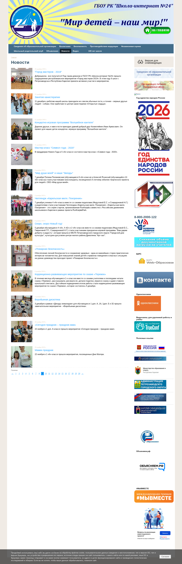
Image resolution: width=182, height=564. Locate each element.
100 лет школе (95, 51)
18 (72, 374)
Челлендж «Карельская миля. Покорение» (58, 198)
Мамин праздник (44, 350)
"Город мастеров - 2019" (48, 71)
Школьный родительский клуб (28, 51)
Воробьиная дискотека (47, 299)
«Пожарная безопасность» (49, 249)
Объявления (52, 51)
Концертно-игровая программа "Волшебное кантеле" (64, 122)
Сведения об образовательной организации (35, 46)
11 (49, 374)
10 (46, 374)
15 (62, 374)
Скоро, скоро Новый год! (48, 223)
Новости (65, 51)
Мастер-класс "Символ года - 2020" (54, 147)
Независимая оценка (131, 46)
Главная (14, 57)
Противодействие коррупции (104, 46)
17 (69, 374)
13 (56, 374)
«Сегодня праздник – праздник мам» (55, 324)
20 (79, 374)
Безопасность (80, 46)
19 (76, 374)
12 (52, 374)
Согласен (165, 557)
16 (66, 374)
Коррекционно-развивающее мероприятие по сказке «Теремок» (70, 274)
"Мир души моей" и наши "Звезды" (54, 173)
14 (59, 374)
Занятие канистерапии (47, 97)
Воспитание (64, 46)
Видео (76, 51)
